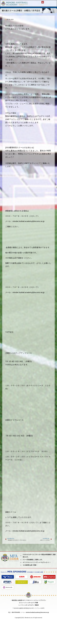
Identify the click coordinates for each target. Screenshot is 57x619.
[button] (42, 2)
